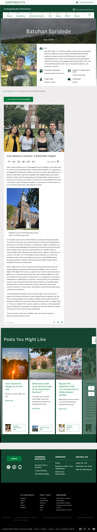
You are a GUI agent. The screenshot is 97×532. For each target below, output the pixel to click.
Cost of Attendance (84, 469)
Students (23, 498)
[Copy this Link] (54, 322)
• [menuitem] (33, 529)
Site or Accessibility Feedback (65, 529)
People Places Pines (9, 91)
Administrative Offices (63, 503)
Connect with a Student (41, 466)
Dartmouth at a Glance (63, 498)
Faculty (22, 500)
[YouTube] (94, 529)
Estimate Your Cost (84, 466)
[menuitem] (44, 466)
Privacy (36, 529)
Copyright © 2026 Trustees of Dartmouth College (17, 529)
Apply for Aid (81, 463)
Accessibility (60, 500)
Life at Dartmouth (36, 16)
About (9, 16)
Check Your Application (60, 472)
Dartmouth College (15, 2)
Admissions (60, 457)
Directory (43, 503)
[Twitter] (89, 529)
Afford (67, 16)
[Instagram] (85, 529)
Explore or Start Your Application (64, 467)
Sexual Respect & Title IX (64, 510)
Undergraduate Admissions (17, 8)
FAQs (57, 463)
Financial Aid (82, 457)
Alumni (22, 505)
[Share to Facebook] (58, 322)
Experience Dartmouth (40, 458)
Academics (20, 16)
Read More (9, 400)
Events (42, 505)
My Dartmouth (27, 495)
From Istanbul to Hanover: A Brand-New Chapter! (30, 91)
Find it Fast (45, 495)
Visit (50, 16)
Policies (43, 529)
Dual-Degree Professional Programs (26, 517)
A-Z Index (43, 498)
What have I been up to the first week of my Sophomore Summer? (42, 388)
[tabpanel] (34, 128)
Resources (61, 495)
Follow (77, 16)
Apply (58, 16)
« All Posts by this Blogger (18, 99)
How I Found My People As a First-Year (14, 386)
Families (23, 507)
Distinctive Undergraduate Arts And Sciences (57, 517)
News (41, 507)
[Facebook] (80, 529)
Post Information (10, 323)
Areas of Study (41, 470)
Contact (50, 529)
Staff (21, 503)
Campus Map (44, 500)
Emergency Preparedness (64, 505)
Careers (58, 507)
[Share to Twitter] (62, 322)
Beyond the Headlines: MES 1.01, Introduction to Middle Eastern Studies (69, 389)
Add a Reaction (51, 162)
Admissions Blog (42, 474)
